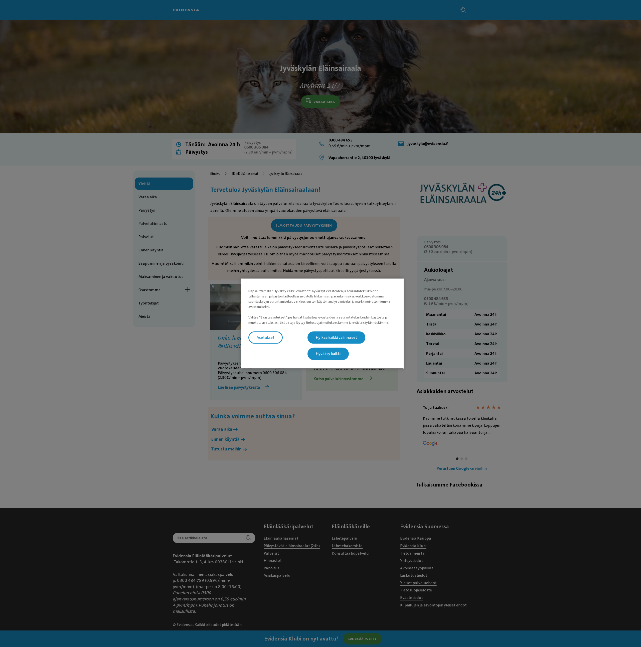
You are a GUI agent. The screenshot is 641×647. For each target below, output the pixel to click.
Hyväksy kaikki (328, 353)
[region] (322, 323)
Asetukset (265, 337)
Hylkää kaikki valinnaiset (336, 337)
